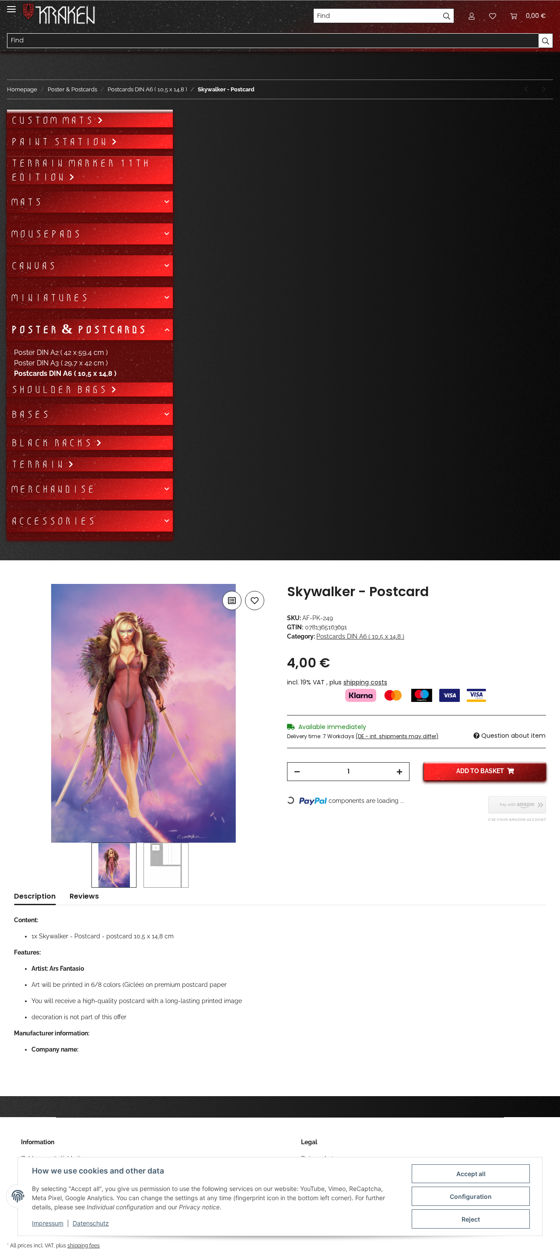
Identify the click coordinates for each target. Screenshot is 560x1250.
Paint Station (60, 142)
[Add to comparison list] (232, 600)
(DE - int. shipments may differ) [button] (397, 736)
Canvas (33, 266)
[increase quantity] (399, 772)
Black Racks (53, 443)
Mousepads (45, 234)
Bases (29, 414)
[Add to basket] (21, 579)
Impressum (47, 1223)
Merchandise (52, 489)
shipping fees (83, 1245)
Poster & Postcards (78, 330)
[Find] (447, 15)
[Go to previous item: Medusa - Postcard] (526, 89)
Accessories (52, 521)
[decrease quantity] (297, 772)
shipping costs (365, 682)
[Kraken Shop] (65, 15)
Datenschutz (91, 1223)
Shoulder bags (60, 389)
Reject (471, 1219)
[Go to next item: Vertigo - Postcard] (544, 89)
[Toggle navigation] (11, 5)
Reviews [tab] (84, 896)
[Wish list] (492, 15)
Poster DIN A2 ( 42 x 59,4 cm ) (61, 352)
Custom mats (53, 120)
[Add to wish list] (254, 600)
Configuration (471, 1196)
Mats (26, 202)
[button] (471, 15)
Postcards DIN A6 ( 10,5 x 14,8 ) (360, 636)
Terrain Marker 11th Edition (80, 170)
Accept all (471, 1173)
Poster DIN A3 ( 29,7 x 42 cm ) (61, 363)
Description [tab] (35, 896)
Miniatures (49, 298)
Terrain (39, 464)
